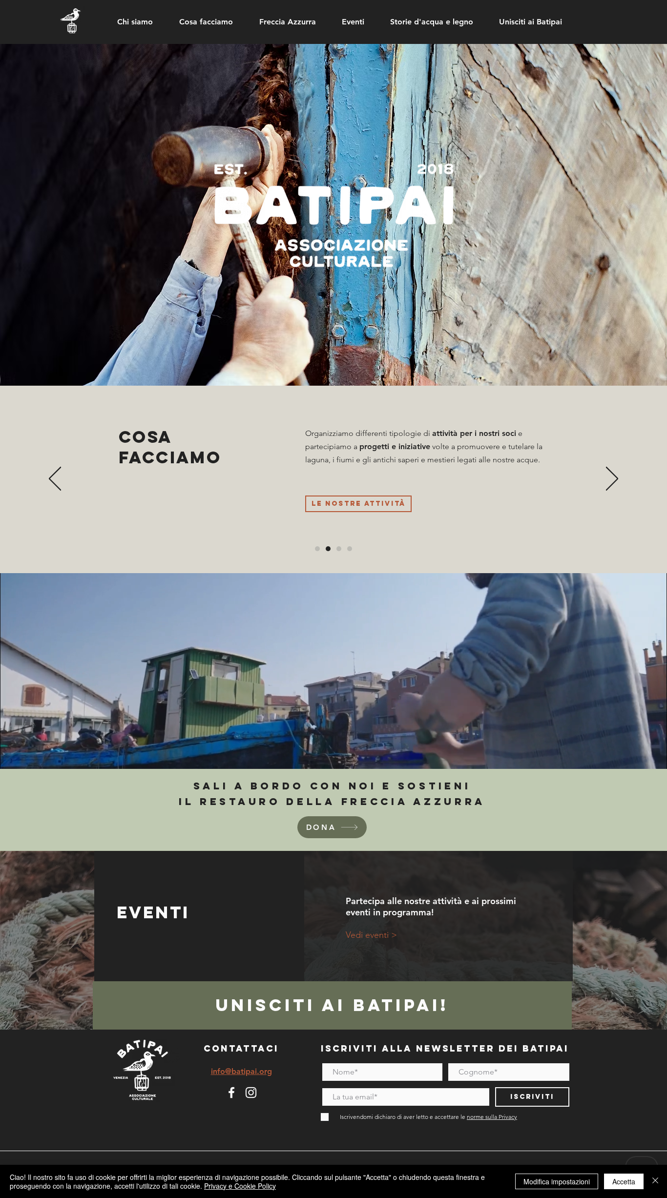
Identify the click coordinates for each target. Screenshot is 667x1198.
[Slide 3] (338, 548)
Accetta (623, 1181)
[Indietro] (55, 479)
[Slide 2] (328, 548)
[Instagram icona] (251, 1092)
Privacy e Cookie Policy (240, 1186)
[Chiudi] (655, 1181)
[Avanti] (612, 479)
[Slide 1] (317, 548)
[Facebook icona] (231, 1092)
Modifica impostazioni (556, 1181)
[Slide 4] (349, 548)
